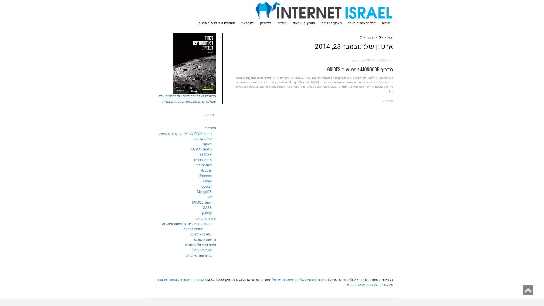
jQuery (207, 213)
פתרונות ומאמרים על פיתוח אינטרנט (187, 223)
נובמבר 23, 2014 (385, 60)
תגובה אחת (358, 60)
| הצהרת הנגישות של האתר (187, 280)
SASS (207, 207)
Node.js (206, 170)
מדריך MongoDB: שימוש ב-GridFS (360, 69)
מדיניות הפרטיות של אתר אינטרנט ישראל (299, 280)
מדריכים (210, 128)
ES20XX (206, 154)
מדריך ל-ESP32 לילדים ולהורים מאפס (185, 133)
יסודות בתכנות (193, 229)
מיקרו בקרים (203, 160)
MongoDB (204, 191)
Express (205, 175)
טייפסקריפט (203, 138)
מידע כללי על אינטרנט (200, 245)
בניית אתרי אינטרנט (199, 255)
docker (206, 186)
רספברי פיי (204, 165)
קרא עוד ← (387, 100)
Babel (207, 181)
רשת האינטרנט (201, 250)
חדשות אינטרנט (205, 239)
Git (210, 197)
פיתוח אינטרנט (206, 218)
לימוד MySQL (202, 202)
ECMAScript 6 (201, 149)
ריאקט (207, 144)
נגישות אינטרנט (201, 234)
